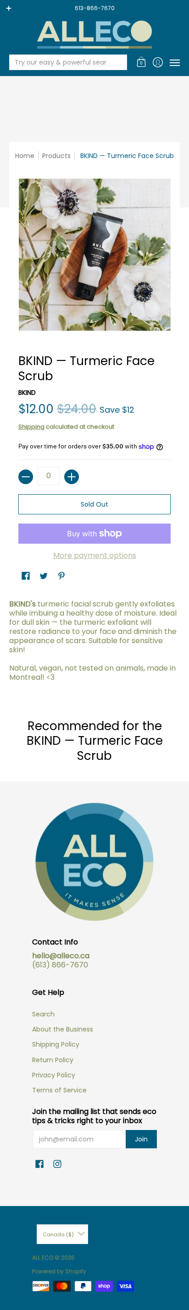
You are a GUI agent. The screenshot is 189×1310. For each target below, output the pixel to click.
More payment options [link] (94, 555)
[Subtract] (25, 476)
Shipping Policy (55, 1044)
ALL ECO (42, 1257)
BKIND (27, 392)
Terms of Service (59, 1090)
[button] (141, 62)
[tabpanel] (94, 643)
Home (24, 155)
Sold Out (94, 504)
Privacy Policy (53, 1075)
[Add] (71, 476)
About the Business (62, 1029)
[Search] (119, 62)
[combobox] (61, 62)
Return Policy (52, 1059)
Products (56, 155)
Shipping (31, 427)
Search (43, 1014)
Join (141, 1139)
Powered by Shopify (59, 1271)
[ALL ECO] (94, 34)
